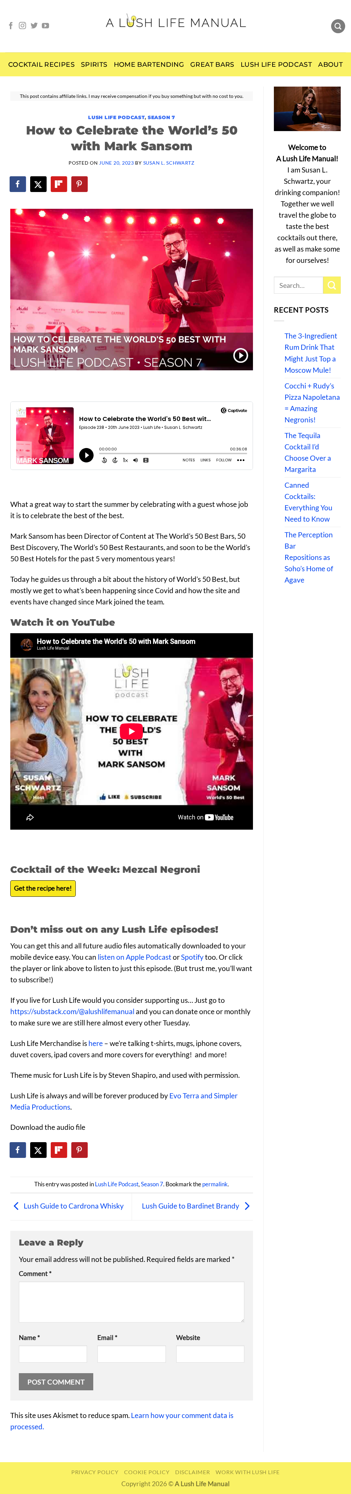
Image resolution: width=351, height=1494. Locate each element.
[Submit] (332, 285)
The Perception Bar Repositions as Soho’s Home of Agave (309, 557)
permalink (215, 1184)
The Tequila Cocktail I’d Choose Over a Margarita (308, 452)
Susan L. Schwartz (169, 163)
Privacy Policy (95, 1472)
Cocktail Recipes (41, 64)
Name (29, 1337)
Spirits (94, 64)
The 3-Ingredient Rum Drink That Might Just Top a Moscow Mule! (311, 353)
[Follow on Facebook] (10, 26)
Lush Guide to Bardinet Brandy (191, 1206)
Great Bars (212, 64)
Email (107, 1337)
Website (188, 1337)
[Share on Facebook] (18, 184)
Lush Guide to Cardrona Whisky (73, 1206)
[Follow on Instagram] (22, 26)
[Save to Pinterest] (80, 184)
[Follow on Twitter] (34, 26)
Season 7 (161, 117)
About (330, 64)
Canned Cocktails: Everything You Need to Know (308, 502)
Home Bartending (149, 64)
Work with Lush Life (248, 1472)
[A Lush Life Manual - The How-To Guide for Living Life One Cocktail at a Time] (176, 26)
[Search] (338, 26)
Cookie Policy (146, 1472)
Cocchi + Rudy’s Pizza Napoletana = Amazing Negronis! (312, 403)
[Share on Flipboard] (59, 184)
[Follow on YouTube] (45, 26)
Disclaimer (192, 1472)
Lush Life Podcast (276, 64)
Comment (35, 1273)
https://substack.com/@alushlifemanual (72, 1011)
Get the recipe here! (43, 888)
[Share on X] (39, 184)
